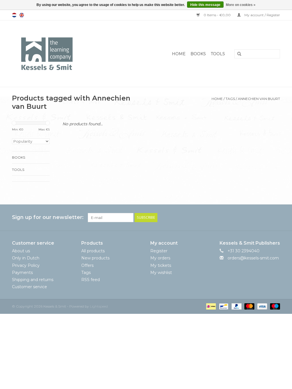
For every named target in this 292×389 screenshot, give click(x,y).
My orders (160, 258)
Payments (22, 272)
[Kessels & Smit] (64, 53)
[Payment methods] (210, 306)
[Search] (237, 54)
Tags (230, 99)
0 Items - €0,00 (217, 15)
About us (21, 250)
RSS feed (90, 279)
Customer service (29, 286)
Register (158, 250)
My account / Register (262, 15)
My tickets (160, 265)
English (21, 15)
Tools (218, 53)
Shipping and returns (32, 279)
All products (93, 250)
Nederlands (14, 15)
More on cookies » (241, 5)
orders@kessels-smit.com (253, 258)
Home (179, 53)
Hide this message (205, 5)
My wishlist (161, 272)
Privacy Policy (26, 265)
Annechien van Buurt (259, 99)
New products (95, 258)
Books (198, 53)
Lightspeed (99, 306)
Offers (87, 265)
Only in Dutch (25, 258)
